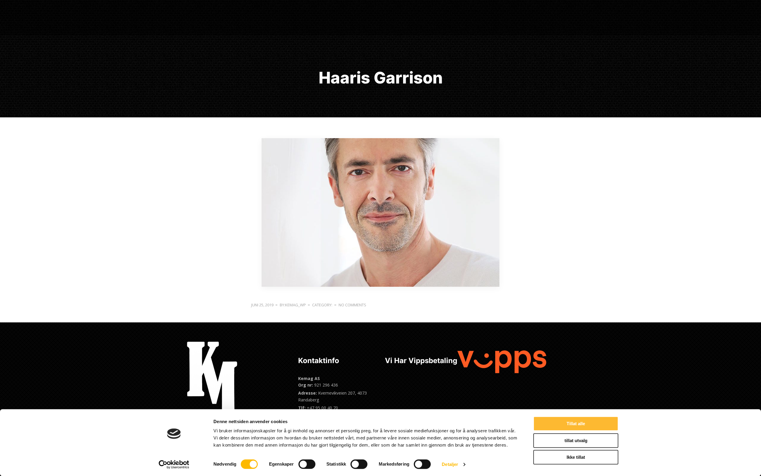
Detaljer (450, 464)
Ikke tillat (576, 457)
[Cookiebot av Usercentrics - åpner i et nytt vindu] (174, 464)
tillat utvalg (576, 440)
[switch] (306, 464)
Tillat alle (576, 423)
